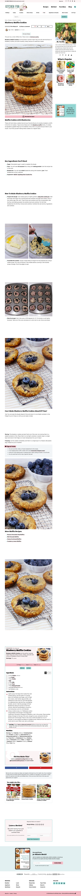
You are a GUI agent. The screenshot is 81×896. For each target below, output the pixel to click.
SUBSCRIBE (57, 863)
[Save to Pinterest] (40, 768)
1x (45, 672)
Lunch (17, 883)
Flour (13, 684)
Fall (44, 12)
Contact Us (42, 887)
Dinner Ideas (30, 12)
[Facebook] (66, 1)
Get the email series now (14, 1)
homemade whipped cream (38, 450)
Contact (11, 893)
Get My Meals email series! (70, 110)
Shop (70, 7)
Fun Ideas (62, 7)
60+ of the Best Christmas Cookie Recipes (12, 799)
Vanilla (14, 679)
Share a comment (25, 26)
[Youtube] (74, 1)
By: (9, 29)
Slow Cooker (65, 12)
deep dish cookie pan (44, 196)
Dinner (17, 885)
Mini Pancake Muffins (13, 536)
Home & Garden (32, 887)
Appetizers (7, 885)
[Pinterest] (68, 1)
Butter (14, 675)
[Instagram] (70, 1)
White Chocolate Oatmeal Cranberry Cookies (43, 799)
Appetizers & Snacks (53, 12)
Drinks (37, 12)
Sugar (13, 677)
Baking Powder (16, 685)
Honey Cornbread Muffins (14, 539)
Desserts (15, 20)
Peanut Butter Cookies (27, 799)
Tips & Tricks (43, 883)
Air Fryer (74, 12)
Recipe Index (32, 883)
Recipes (45, 7)
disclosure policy (34, 36)
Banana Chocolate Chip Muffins (15, 534)
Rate (29, 668)
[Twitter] (72, 1)
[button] (49, 7)
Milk (13, 682)
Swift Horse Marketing (69, 893)
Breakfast (7, 883)
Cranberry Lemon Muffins (14, 541)
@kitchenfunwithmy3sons (17, 760)
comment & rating (20, 759)
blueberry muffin (37, 125)
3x (49, 672)
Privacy (15, 893)
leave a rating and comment (24, 724)
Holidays (7, 12)
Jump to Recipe (27, 33)
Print (23, 668)
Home (6, 20)
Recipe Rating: (31, 824)
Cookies (21, 12)
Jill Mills (12, 29)
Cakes (14, 12)
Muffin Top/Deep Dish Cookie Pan (23, 174)
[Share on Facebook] (16, 768)
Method (53, 7)
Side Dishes (7, 887)
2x (47, 672)
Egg (10, 680)
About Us (61, 1)
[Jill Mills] (6, 29)
